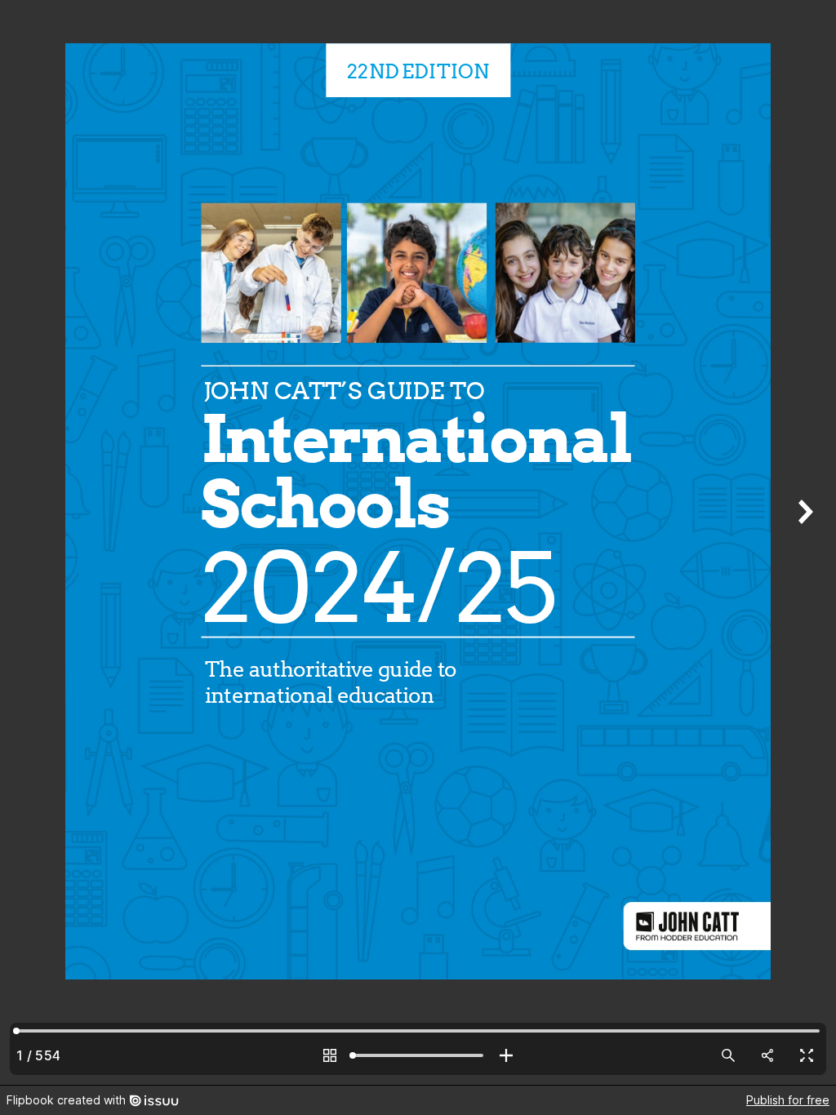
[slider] (418, 1055)
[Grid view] (330, 1055)
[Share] (767, 1055)
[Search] (728, 1055)
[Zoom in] (506, 1055)
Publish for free (787, 1100)
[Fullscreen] (806, 1055)
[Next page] (803, 542)
